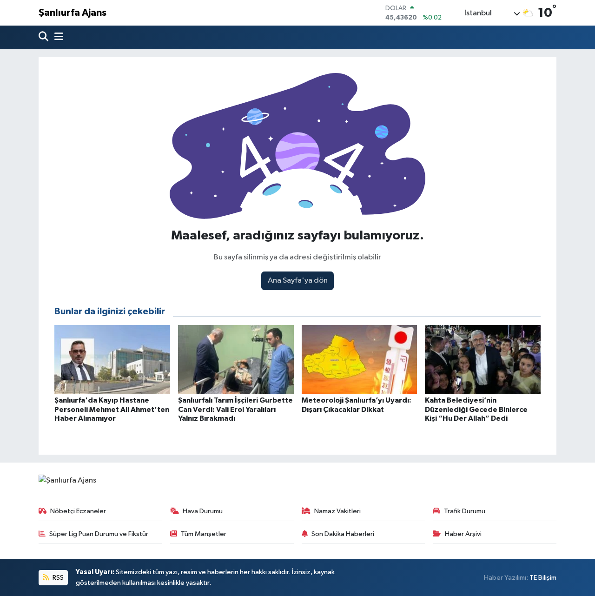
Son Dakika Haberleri (342, 533)
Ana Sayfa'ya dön (298, 281)
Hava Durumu (203, 511)
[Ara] (44, 37)
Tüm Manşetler (203, 533)
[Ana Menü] (56, 37)
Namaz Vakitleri (337, 511)
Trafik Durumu (464, 511)
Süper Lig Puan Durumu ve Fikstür (98, 533)
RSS (57, 577)
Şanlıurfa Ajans (72, 13)
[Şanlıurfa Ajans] (67, 480)
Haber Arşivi (463, 533)
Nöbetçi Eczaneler (78, 511)
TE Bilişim (542, 577)
